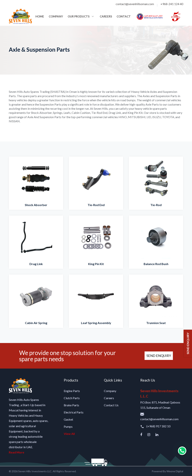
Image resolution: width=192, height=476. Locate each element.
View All (69, 433)
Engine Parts (72, 391)
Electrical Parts (73, 412)
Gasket (68, 419)
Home (39, 16)
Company (56, 16)
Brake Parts (71, 405)
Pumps (68, 426)
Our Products (78, 16)
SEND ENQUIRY (158, 356)
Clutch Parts (72, 398)
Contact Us (111, 405)
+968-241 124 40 (171, 4)
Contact (124, 16)
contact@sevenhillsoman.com (135, 4)
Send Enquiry (188, 343)
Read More (16, 452)
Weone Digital (174, 471)
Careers (106, 16)
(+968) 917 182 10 (158, 426)
